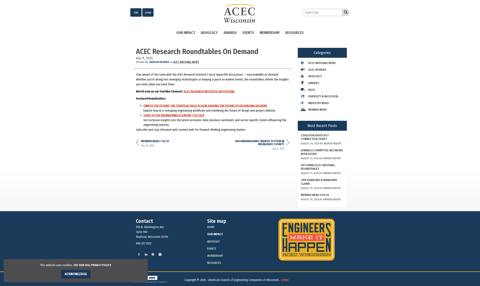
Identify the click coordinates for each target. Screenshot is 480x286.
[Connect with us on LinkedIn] (146, 254)
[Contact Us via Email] (160, 254)
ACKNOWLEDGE (76, 274)
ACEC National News (186, 62)
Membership (270, 32)
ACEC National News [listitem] (322, 63)
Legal (285, 280)
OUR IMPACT (215, 234)
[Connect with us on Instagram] (153, 254)
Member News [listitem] (317, 109)
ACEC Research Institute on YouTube (209, 91)
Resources (294, 32)
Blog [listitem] (311, 90)
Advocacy (209, 32)
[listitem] (136, 12)
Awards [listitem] (313, 83)
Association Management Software (150, 282)
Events (248, 32)
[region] (261, 145)
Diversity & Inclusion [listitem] (323, 96)
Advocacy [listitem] (315, 76)
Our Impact (185, 32)
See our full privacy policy (92, 265)
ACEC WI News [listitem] (317, 69)
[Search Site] (345, 12)
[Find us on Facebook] (139, 254)
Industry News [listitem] (318, 103)
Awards (230, 32)
